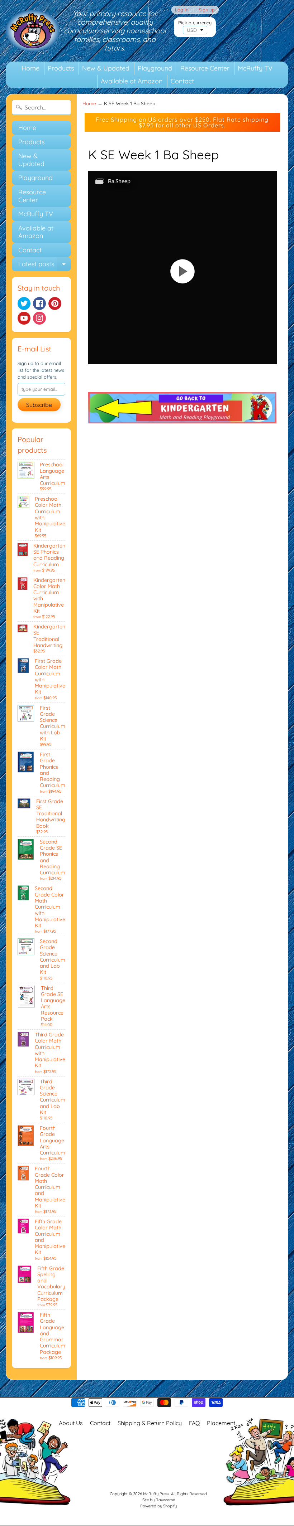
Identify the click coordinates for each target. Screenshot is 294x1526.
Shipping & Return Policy (150, 1423)
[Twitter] (24, 303)
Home (30, 68)
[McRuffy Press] (33, 31)
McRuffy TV (255, 68)
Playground (155, 68)
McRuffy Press (156, 1493)
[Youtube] (24, 318)
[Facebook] (39, 303)
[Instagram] (39, 318)
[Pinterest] (54, 303)
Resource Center (204, 68)
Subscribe (39, 404)
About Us (71, 1423)
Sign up (207, 10)
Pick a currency (195, 22)
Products (61, 68)
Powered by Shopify (158, 1505)
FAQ (194, 1423)
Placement (221, 1423)
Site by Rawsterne (158, 1499)
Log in (181, 10)
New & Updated (105, 68)
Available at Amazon (131, 81)
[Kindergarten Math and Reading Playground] (182, 419)
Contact (182, 81)
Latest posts (44, 265)
